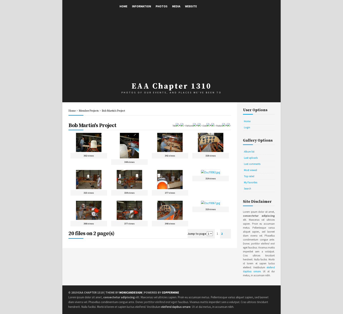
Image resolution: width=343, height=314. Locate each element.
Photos (162, 6)
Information (141, 6)
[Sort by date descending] (213, 125)
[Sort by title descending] (182, 125)
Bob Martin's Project (113, 111)
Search (247, 188)
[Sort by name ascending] (195, 125)
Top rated (249, 176)
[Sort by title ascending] (178, 125)
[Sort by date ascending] (208, 125)
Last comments (252, 164)
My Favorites (250, 182)
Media (176, 6)
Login (247, 127)
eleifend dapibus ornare (176, 307)
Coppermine (170, 292)
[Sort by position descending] (229, 125)
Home (123, 6)
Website (191, 6)
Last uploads (251, 157)
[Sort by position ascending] (224, 125)
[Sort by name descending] (200, 125)
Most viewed (250, 170)
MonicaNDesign (130, 292)
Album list (249, 151)
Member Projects (89, 111)
